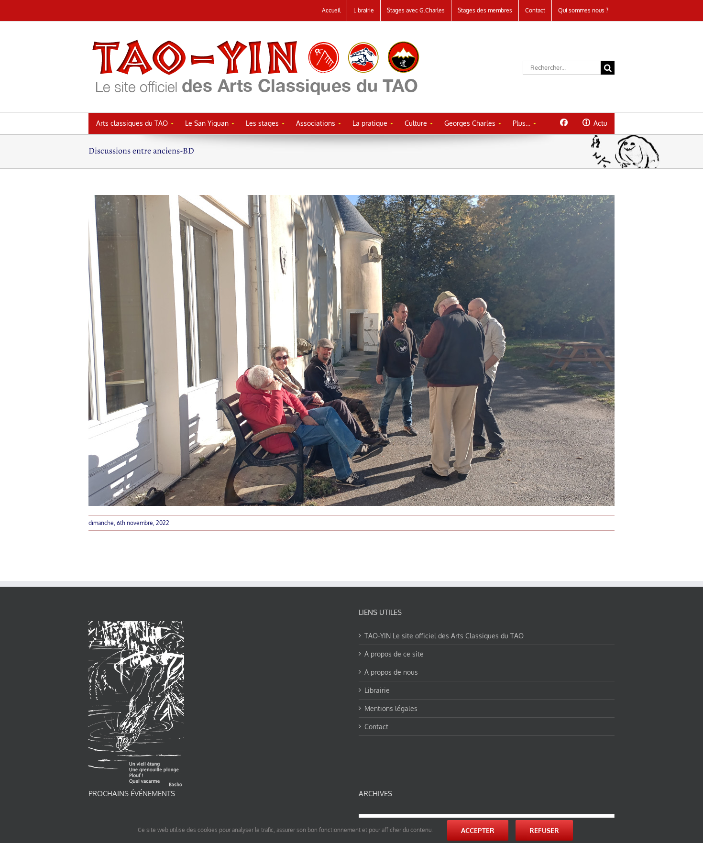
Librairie (377, 690)
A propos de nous (391, 672)
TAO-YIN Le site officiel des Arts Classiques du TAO (444, 636)
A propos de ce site (394, 654)
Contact (376, 727)
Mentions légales (390, 708)
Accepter (477, 830)
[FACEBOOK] (563, 122)
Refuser (544, 830)
